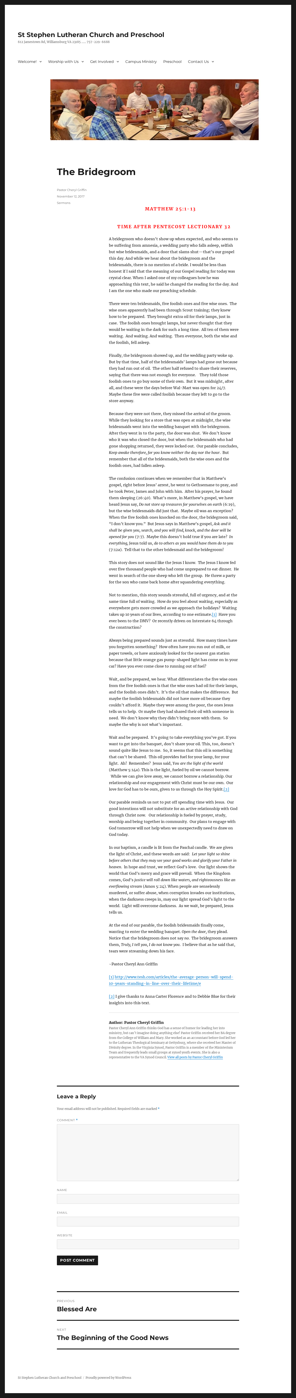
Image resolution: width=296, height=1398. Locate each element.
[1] (214, 614)
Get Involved (102, 61)
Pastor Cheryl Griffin (72, 190)
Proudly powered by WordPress (108, 1378)
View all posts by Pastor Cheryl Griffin (195, 1057)
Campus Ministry (141, 61)
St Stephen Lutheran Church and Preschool (91, 35)
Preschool (172, 61)
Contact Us (198, 61)
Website (65, 1235)
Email (62, 1212)
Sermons (63, 203)
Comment (67, 1120)
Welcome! (27, 61)
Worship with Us (63, 61)
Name (62, 1190)
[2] (226, 789)
